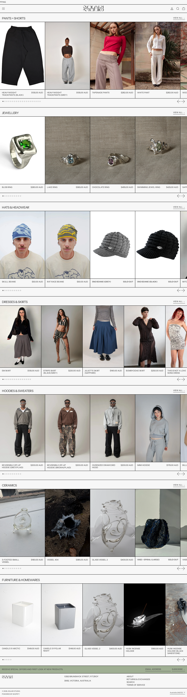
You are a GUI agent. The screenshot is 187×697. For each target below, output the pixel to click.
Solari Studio (14, 691)
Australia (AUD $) (176, 693)
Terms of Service (136, 685)
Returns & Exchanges (138, 679)
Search (131, 682)
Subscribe (177, 669)
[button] (177, 8)
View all (178, 18)
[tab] (2, 101)
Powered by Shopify (11, 694)
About (130, 676)
